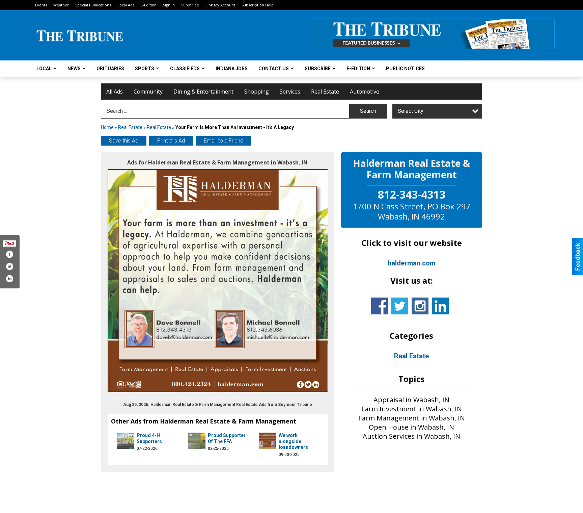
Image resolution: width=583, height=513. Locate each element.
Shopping (256, 91)
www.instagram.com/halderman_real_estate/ (420, 306)
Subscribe (190, 4)
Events (41, 4)
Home (107, 127)
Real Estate (325, 91)
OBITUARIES (110, 68)
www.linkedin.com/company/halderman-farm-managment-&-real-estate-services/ (440, 306)
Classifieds (185, 68)
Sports (144, 68)
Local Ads (125, 4)
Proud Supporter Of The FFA (227, 438)
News (74, 68)
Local (44, 68)
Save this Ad (123, 140)
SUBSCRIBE (318, 68)
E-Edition (149, 4)
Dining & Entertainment (203, 91)
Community (148, 91)
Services (290, 91)
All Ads (114, 91)
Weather (61, 4)
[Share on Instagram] (9, 278)
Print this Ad (171, 140)
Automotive (364, 91)
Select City (410, 111)
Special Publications (93, 4)
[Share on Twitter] (9, 266)
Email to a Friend (223, 140)
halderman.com (412, 263)
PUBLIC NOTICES (405, 68)
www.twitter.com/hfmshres (399, 306)
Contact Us (273, 68)
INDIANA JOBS (232, 68)
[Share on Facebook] (9, 254)
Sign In (169, 4)
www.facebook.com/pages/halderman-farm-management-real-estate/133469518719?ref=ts (379, 306)
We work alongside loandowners (293, 441)
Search (368, 111)
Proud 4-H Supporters (149, 438)
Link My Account (220, 4)
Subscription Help (258, 4)
